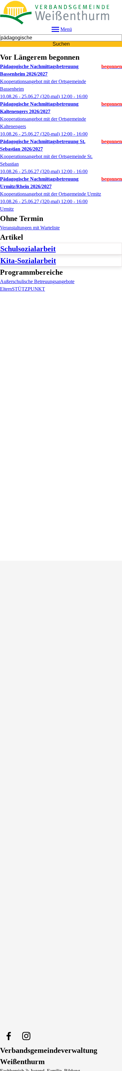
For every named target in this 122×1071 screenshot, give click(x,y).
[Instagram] (26, 1036)
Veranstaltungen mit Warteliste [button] (30, 227)
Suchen (61, 44)
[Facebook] (9, 1036)
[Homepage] (61, 12)
